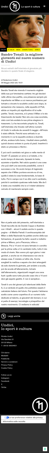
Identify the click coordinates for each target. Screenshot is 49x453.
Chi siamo (5, 353)
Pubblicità (5, 359)
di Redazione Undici (9, 80)
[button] (44, 6)
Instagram (5, 378)
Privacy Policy (7, 365)
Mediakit (4, 356)
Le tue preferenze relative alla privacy (26, 417)
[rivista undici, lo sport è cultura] (20, 6)
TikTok (3, 387)
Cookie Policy (6, 368)
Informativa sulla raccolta (14, 421)
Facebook (5, 381)
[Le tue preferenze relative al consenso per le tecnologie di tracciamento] (45, 449)
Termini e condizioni (9, 362)
